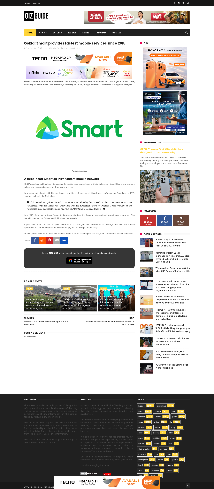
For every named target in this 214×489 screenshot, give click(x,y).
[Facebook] (35, 240)
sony (173, 427)
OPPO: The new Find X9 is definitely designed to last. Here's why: (161, 150)
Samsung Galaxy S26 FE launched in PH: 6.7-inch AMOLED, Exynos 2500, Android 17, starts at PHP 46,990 (172, 257)
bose (170, 470)
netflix (141, 443)
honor (158, 416)
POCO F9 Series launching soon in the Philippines (172, 366)
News (42, 33)
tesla (140, 470)
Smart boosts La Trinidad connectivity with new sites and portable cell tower (40, 302)
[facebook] (174, 3)
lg (171, 422)
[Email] (56, 240)
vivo (174, 411)
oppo (140, 411)
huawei (141, 406)
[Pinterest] (49, 240)
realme (141, 416)
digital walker (144, 449)
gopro (170, 465)
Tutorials (101, 33)
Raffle (85, 33)
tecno (157, 427)
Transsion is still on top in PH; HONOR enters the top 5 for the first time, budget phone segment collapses (172, 286)
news (66, 48)
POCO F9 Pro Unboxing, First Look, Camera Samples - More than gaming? (171, 354)
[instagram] (179, 3)
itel (170, 443)
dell (169, 454)
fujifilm (156, 438)
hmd (140, 465)
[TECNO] (107, 482)
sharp (172, 438)
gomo (175, 459)
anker (160, 459)
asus (140, 422)
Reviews (72, 33)
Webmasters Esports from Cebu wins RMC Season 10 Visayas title (172, 270)
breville (155, 470)
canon (157, 443)
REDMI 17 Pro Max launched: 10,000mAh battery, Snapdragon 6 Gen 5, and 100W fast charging (172, 328)
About (27, 3)
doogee (163, 449)
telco (78, 48)
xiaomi (158, 411)
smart (72, 48)
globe (66, 289)
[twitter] (183, 3)
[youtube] (188, 3)
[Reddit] (42, 240)
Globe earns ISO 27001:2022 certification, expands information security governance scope (115, 301)
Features (57, 33)
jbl (157, 454)
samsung (161, 406)
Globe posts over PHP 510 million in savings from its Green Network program (76, 302)
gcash (156, 433)
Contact (36, 3)
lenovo (141, 427)
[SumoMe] (64, 240)
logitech (142, 454)
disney (155, 465)
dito (171, 433)
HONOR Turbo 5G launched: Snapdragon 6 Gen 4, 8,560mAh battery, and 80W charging (172, 299)
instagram (143, 459)
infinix (156, 422)
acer (140, 433)
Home (30, 33)
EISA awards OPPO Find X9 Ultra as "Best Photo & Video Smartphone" (172, 341)
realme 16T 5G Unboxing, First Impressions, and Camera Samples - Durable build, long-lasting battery (171, 314)
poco (140, 438)
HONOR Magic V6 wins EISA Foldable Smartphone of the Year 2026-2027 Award (170, 242)
